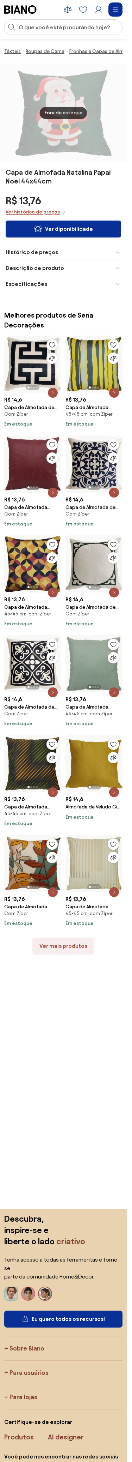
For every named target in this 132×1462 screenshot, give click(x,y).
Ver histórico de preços (33, 212)
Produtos (19, 1437)
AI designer (66, 1437)
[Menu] (115, 9)
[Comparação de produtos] (68, 9)
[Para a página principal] (20, 9)
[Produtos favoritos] (83, 9)
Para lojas (23, 1397)
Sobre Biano (27, 1348)
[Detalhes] (53, 393)
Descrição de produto (35, 268)
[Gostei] (52, 344)
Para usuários (29, 1372)
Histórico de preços (32, 252)
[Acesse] (99, 9)
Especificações (26, 284)
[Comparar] (52, 358)
